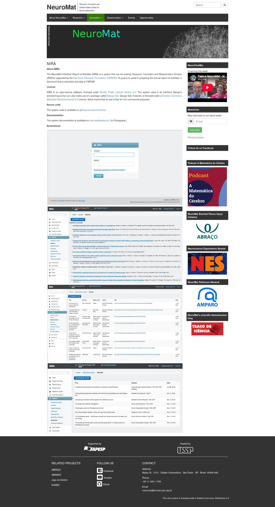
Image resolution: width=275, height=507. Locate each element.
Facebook (108, 471)
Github (106, 484)
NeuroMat (61, 7)
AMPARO (56, 474)
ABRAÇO (56, 469)
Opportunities (146, 17)
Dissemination (114, 17)
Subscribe (195, 129)
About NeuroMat (57, 17)
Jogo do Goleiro (60, 479)
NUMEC (56, 484)
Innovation (95, 17)
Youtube (107, 477)
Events (131, 17)
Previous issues (196, 137)
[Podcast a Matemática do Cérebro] (207, 187)
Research (78, 17)
